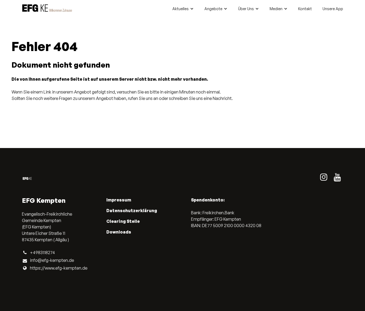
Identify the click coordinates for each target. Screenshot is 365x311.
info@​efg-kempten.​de (52, 260)
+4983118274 (42, 252)
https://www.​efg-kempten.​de (58, 268)
